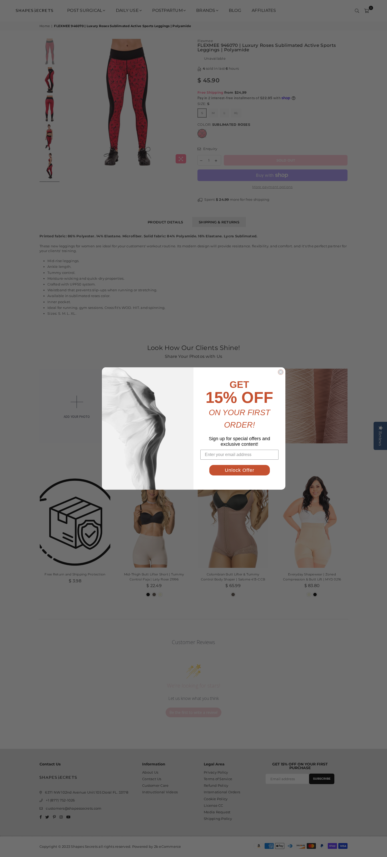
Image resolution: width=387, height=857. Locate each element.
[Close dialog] (280, 372)
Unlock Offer (239, 470)
